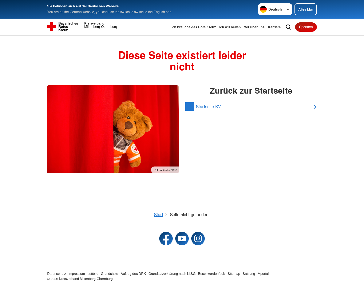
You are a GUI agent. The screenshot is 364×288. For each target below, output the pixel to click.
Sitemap (234, 273)
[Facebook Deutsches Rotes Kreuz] (166, 238)
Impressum (76, 273)
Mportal (263, 273)
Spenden (306, 26)
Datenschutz (56, 273)
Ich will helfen (230, 27)
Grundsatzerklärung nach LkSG (172, 273)
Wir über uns (254, 27)
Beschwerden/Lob (211, 273)
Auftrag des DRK (133, 273)
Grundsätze (109, 273)
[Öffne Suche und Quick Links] (288, 27)
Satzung (249, 273)
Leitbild (92, 273)
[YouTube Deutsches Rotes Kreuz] (182, 238)
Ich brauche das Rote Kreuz (193, 27)
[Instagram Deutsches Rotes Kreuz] (198, 238)
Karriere (274, 27)
